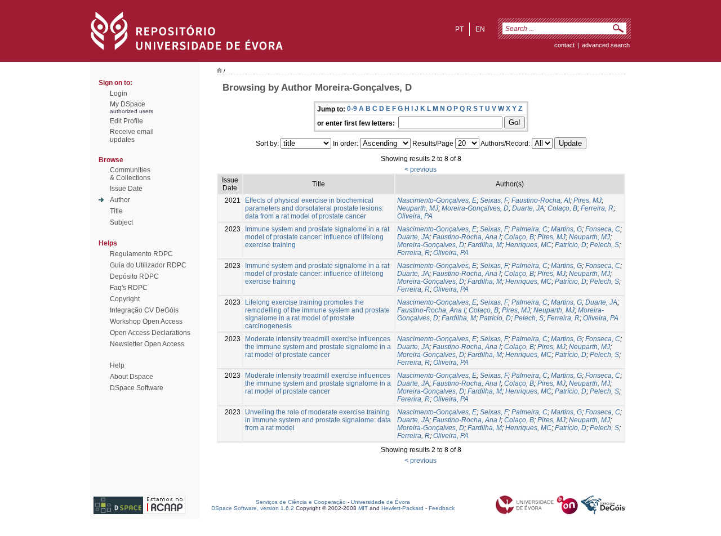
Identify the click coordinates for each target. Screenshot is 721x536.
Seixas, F (494, 200)
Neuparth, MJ (417, 208)
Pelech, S (604, 245)
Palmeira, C (529, 229)
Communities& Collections (130, 174)
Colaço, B (562, 208)
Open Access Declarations (150, 333)
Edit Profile (126, 121)
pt (459, 29)
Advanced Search (606, 45)
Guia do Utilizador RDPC (148, 265)
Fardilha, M (485, 245)
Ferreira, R (597, 208)
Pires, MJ (587, 200)
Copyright (125, 299)
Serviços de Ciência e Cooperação (301, 502)
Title (116, 211)
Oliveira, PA (415, 216)
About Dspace (131, 377)
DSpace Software (136, 388)
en (480, 29)
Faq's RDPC (129, 288)
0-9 (352, 109)
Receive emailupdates (132, 136)
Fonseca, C (602, 229)
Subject (121, 222)
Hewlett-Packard (402, 508)
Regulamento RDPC (141, 254)
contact (564, 45)
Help (117, 365)
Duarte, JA (528, 208)
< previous (420, 169)
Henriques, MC (528, 245)
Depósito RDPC (134, 276)
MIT (363, 508)
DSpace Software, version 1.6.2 (252, 508)
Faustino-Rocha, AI (540, 200)
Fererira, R (413, 399)
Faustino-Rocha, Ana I (467, 237)
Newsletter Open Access (147, 344)
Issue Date (126, 189)
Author (120, 200)
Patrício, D (570, 245)
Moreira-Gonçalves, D (475, 208)
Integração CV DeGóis (144, 310)
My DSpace (127, 104)
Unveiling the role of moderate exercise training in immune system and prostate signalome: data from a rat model (318, 420)
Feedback (442, 508)
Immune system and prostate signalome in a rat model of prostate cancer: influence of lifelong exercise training (317, 237)
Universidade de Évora (380, 502)
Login (118, 93)
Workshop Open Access (146, 321)
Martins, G (566, 229)
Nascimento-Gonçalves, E (437, 200)
